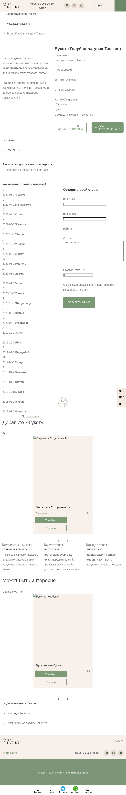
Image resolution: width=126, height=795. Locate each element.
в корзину (70, 127)
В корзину (50, 528)
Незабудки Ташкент (18, 23)
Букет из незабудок (48, 665)
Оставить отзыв (79, 302)
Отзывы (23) (13, 150)
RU (98, 5)
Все (4, 433)
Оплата (10, 140)
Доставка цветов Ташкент (22, 13)
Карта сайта (9, 752)
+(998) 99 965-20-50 (42, 3)
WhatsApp (108, 127)
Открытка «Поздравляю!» (53, 507)
